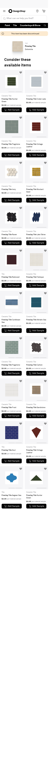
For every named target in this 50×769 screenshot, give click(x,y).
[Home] (18, 11)
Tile (15, 25)
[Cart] (44, 11)
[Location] (37, 11)
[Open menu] (4, 11)
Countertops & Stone (30, 25)
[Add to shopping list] (21, 72)
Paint (7, 25)
